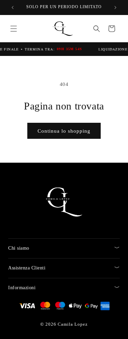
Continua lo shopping (64, 131)
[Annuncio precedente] (12, 7)
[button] (13, 28)
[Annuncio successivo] (115, 7)
